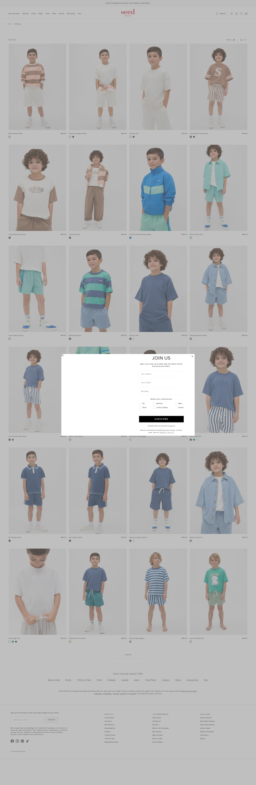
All (143, 403)
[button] (192, 356)
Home (181, 407)
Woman (159, 403)
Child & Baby (162, 407)
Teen (144, 407)
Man (180, 403)
